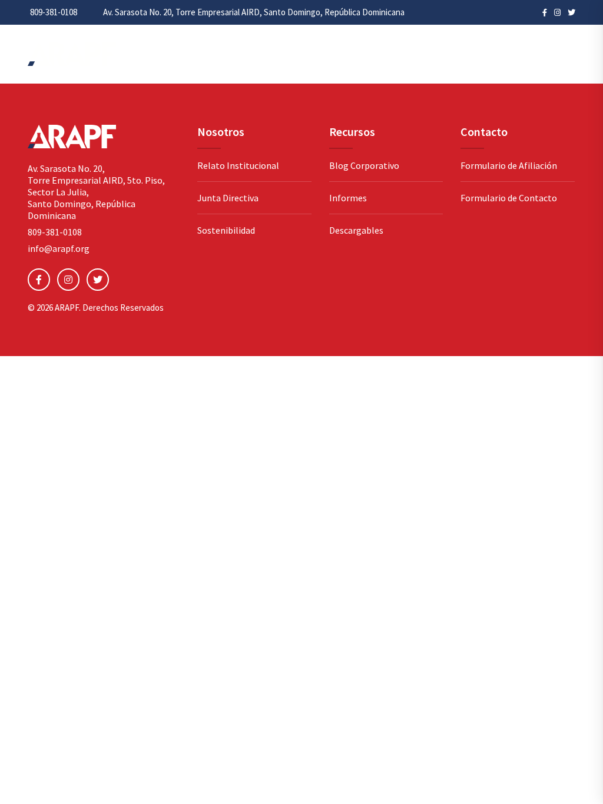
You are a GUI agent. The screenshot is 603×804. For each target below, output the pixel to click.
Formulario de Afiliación (508, 165)
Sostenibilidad (226, 230)
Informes (348, 198)
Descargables (356, 230)
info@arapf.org (59, 248)
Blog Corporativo (364, 165)
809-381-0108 (53, 12)
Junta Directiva (228, 198)
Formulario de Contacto (508, 198)
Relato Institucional (238, 165)
